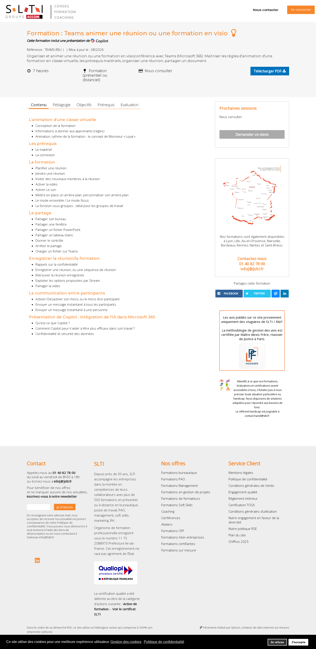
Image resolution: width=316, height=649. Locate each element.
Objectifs (84, 104)
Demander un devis (252, 134)
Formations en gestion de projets (185, 492)
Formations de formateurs (180, 498)
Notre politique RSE (243, 528)
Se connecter (301, 10)
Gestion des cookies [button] (125, 642)
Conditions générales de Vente (251, 485)
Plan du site (237, 535)
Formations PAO (173, 479)
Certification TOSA (242, 505)
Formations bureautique (179, 472)
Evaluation (129, 104)
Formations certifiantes (178, 544)
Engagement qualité (243, 492)
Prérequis (106, 104)
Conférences (170, 518)
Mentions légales (241, 472)
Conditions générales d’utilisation (253, 511)
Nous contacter (265, 10)
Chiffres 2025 (239, 541)
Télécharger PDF (268, 70)
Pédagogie (62, 104)
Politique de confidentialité (248, 479)
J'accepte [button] (298, 642)
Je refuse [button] (277, 642)
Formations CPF (172, 531)
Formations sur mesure (178, 550)
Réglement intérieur (243, 498)
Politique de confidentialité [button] (164, 642)
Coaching (167, 511)
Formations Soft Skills (177, 505)
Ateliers (166, 524)
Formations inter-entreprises (182, 537)
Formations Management (179, 485)
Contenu (39, 104)
